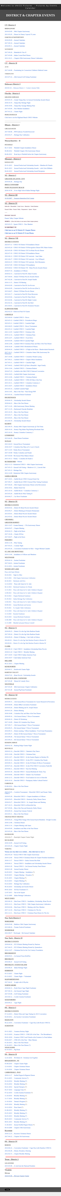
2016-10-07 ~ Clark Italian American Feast (18, 658)
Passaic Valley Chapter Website (14, 218)
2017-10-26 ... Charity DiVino (14, 534)
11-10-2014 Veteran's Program (15, 1101)
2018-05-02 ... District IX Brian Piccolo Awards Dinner (22, 508)
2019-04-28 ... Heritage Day (13, 182)
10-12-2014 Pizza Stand (13, 1107)
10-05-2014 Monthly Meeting (15, 1104)
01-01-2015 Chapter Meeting (14, 878)
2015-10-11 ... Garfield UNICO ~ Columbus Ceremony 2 (22, 383)
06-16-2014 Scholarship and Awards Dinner (19, 887)
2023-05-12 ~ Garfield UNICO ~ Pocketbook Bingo (21, 320)
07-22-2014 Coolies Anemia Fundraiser (18, 1093)
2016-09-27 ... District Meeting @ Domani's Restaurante (22, 511)
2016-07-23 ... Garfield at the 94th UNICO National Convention (24, 371)
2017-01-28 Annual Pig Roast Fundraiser (18, 690)
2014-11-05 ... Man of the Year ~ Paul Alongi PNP (20, 391)
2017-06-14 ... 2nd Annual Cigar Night (17, 991)
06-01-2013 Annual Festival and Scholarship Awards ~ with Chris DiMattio (28, 168)
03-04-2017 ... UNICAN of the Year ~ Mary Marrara (21, 1040)
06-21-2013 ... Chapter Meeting (14, 663)
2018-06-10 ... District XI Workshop (16, 719)
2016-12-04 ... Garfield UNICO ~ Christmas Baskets (21, 368)
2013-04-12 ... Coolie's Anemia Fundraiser (18, 997)
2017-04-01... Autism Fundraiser (15, 563)
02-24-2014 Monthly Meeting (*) (16, 1081)
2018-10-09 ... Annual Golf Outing (15, 843)
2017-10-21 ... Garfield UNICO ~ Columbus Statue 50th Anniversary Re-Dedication (27, 353)
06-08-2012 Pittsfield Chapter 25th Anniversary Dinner (22, 151)
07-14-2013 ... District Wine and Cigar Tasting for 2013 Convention (26, 1014)
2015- (20, 1166)
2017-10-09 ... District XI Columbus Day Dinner (20, 722)
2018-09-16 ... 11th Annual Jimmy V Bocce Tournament (22, 716)
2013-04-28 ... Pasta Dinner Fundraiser (17, 438)
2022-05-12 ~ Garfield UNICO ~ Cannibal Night (20, 329)
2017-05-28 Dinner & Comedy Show (17, 681)
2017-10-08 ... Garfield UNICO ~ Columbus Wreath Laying (23, 357)
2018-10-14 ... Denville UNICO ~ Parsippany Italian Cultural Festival (26, 780)
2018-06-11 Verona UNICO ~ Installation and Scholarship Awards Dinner (28, 863)
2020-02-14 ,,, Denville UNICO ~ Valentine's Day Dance (22, 751)
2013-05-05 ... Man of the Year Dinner (16, 418)
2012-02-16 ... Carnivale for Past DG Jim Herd (19, 303)
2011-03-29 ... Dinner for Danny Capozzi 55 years (20, 34)
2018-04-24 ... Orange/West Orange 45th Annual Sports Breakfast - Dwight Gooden (30, 820)
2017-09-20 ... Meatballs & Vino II (15, 52)
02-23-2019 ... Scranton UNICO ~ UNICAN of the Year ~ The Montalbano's (28, 1034)
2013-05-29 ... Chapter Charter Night (16, 846)
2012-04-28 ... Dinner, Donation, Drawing (18, 1151)
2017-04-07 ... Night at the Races (15, 537)
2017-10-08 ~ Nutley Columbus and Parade (18, 453)
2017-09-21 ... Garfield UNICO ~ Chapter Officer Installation (23, 359)
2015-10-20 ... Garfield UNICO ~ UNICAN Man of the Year (23, 380)
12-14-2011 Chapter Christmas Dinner (17, 1066)
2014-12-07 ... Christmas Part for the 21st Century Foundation (24, 950)
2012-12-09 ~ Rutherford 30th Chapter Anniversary (20, 473)
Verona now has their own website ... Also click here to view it (24, 852)
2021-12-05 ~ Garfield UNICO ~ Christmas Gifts (20, 332)
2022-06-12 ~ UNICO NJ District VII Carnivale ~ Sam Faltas (23, 256)
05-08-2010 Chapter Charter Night (16, 1063)
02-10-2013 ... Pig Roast (12, 1049)
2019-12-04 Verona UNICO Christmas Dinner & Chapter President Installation (29, 857)
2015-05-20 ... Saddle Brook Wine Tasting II (18, 493)
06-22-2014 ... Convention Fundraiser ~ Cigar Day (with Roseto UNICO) (27, 1023)
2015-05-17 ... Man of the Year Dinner (16, 415)
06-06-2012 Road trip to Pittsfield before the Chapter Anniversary (25, 154)
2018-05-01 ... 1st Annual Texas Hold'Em (17, 956)
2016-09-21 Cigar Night (13, 1002)
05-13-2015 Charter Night (13, 973)
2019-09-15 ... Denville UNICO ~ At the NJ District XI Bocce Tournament (27, 763)
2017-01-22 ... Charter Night (13, 111)
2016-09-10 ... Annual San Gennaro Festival (18, 811)
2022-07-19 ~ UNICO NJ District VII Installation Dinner (22, 253)
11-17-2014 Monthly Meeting (15, 1098)
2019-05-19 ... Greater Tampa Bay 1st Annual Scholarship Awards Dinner (27, 100)
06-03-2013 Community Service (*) (16, 1119)
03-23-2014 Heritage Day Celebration (17, 884)
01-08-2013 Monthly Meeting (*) (16, 1110)
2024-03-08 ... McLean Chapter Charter (17, 1176)
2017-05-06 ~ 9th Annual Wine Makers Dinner (19, 456)
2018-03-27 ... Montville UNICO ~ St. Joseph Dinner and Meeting (25, 802)
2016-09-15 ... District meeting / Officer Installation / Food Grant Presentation (28, 731)
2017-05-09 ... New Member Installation (17, 108)
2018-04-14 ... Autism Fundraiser (15, 560)
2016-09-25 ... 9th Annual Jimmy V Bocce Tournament (22, 728)
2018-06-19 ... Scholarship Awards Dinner (18, 400)
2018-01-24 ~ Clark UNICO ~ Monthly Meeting (20, 652)
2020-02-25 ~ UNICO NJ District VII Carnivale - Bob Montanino (25, 262)
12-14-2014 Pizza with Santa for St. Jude (18, 584)
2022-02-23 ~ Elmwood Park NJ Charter (17, 311)
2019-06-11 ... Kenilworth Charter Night (17, 669)
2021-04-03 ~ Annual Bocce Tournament (17, 444)
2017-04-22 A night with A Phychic (16, 982)
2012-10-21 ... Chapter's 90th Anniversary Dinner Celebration (24, 58)
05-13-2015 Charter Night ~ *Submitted (18, 976)
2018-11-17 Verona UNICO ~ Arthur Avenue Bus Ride (22, 860)
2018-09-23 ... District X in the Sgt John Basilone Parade (22, 631)
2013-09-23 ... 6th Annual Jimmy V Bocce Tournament (22, 740)
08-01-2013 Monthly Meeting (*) (16, 1122)
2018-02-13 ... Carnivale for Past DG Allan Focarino (21, 274)
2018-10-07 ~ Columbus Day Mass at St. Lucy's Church (22, 447)
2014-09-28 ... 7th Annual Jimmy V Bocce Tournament (22, 737)
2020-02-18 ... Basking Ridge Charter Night (18, 745)
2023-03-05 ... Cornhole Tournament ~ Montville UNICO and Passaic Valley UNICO (28, 792)
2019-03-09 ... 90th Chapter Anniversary (17, 31)
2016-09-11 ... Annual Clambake (15, 46)
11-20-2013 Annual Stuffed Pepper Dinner (18, 1125)
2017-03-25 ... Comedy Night (14, 546)
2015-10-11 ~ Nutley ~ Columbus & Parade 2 (19, 458)
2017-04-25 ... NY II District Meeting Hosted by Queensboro (23, 947)
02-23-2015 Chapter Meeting (14, 881)
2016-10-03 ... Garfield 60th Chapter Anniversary (20, 374)
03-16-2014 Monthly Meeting (15, 1084)
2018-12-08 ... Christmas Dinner (15, 822)
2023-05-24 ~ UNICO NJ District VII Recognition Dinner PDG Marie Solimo (29, 247)
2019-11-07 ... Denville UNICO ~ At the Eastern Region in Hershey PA (27, 757)
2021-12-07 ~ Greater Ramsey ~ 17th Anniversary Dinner (22, 525)
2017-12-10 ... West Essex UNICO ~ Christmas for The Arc (23, 910)
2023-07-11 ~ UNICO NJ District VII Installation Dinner (22, 244)
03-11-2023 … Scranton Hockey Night (17, 1031)
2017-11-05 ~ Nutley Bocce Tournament (17, 450)
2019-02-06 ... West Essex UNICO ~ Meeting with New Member (24, 907)
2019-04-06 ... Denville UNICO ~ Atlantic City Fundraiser (23, 774)
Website (19, 461)
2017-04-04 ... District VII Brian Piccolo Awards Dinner (22, 276)
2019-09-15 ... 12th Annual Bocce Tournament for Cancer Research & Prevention (30, 702)
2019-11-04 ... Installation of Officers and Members (20, 554)
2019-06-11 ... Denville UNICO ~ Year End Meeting (21, 769)
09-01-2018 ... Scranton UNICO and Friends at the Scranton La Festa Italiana (28, 1037)
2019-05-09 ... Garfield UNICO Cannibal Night (19, 341)
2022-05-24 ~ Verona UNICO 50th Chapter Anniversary (22, 854)
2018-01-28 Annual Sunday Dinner (16, 869)
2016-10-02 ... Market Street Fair (15, 488)
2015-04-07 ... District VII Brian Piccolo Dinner (19, 291)
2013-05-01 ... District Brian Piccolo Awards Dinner (21, 513)
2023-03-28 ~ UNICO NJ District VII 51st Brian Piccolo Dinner (24, 250)
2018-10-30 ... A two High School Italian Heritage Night (22, 190)
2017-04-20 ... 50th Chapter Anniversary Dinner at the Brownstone (25, 485)
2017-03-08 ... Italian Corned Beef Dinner (17, 55)
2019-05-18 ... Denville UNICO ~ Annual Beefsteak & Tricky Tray (25, 772)
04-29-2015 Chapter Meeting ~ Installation (18, 872)
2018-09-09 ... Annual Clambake (15, 40)
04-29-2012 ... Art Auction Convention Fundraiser (20, 1017)
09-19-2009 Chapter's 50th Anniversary (18, 1128)
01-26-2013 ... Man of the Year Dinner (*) (17, 1045)
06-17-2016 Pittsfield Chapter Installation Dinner (20, 148)
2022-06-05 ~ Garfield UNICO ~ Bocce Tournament (21, 326)
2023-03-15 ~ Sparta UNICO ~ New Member (19, 224)
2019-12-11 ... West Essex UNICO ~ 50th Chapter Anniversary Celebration (28, 904)
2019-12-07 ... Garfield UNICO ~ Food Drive (19, 338)
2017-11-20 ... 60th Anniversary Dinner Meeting (20, 406)
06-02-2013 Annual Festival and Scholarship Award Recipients (25, 171)
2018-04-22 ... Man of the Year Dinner (16, 403)
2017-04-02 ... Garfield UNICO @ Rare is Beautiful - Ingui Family (25, 365)
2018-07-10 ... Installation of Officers (16, 271)
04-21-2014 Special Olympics (15, 1087)
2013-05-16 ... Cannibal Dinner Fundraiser (18, 394)
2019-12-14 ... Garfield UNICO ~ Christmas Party (20, 335)
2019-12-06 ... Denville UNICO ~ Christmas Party (20, 754)
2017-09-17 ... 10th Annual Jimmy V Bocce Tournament (22, 725)
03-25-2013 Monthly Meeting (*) (16, 1113)
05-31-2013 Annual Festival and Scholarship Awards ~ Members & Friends (28, 165)
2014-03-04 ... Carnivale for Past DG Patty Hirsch (20, 297)
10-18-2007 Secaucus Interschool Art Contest (19, 198)
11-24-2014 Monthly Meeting (15, 1095)
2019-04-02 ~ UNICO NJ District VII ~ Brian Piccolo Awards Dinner (26, 268)
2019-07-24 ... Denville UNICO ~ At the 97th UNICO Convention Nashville (28, 766)
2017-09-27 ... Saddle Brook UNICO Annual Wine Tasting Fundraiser (26, 482)
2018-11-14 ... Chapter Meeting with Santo (18, 825)
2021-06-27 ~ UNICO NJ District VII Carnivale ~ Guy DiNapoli (24, 259)
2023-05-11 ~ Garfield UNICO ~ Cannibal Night (20, 323)
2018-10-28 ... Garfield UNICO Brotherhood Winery (21, 346)
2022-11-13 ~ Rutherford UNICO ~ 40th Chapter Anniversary (24, 464)
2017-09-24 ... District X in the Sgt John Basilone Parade (22, 634)
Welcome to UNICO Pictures (16, 5)
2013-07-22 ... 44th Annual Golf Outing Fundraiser (20, 77)
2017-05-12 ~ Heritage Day (13, 470)
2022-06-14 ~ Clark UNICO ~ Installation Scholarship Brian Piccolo (26, 649)
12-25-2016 (21, 1058)
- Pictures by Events (45, 5)
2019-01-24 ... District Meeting (14, 710)
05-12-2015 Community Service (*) (16, 1078)
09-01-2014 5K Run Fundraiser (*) (16, 889)
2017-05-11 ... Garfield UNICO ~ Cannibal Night (20, 362)
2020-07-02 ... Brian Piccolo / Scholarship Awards (20, 675)
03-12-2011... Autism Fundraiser (15, 566)
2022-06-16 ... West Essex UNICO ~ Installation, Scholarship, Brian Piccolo (28, 901)
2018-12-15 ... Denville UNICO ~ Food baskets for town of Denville (26, 777)
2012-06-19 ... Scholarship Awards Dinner (18, 421)
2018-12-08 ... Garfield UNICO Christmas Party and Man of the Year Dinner (28, 344)
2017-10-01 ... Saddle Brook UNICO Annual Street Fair (22, 479)
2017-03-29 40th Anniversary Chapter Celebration (21, 687)
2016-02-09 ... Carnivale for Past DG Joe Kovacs (20, 285)
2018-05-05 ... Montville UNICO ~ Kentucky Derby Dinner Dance (25, 799)
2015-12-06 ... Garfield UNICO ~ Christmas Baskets (21, 377)
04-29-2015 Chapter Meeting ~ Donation (18, 875)
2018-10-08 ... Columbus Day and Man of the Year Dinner (23, 713)
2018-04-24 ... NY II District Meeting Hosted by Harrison (22, 944)
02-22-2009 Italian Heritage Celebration (18, 895)
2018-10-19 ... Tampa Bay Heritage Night (17, 103)
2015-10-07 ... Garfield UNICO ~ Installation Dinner (21, 386)
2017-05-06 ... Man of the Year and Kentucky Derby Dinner (23, 808)
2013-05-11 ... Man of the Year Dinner (16, 814)
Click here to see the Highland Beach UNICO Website (21, 117)
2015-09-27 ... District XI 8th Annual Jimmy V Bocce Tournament (25, 734)
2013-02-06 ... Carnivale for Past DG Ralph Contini (21, 300)
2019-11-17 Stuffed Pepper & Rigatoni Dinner (20, 1075)
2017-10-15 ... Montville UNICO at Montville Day (20, 805)
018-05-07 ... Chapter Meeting (15, 528)
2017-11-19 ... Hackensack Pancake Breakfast (19, 409)
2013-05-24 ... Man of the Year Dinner (16, 831)
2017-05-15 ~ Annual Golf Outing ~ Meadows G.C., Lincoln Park (25, 467)
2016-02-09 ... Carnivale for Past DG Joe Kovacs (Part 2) (22, 288)
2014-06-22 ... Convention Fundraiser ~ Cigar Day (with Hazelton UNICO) (28, 1148)
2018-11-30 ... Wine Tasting (13, 543)
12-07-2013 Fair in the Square (15, 892)
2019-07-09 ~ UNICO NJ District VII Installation (20, 265)
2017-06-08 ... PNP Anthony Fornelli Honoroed (19, 132)
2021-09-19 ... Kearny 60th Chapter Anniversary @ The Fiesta (24, 426)
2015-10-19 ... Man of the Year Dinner (16, 412)
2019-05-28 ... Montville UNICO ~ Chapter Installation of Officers (25, 796)
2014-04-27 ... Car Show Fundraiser (16, 496)
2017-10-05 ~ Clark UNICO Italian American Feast (20, 655)
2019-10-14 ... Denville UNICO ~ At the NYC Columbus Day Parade (26, 760)
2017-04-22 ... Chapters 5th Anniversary (17, 1136)
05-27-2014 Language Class (14, 1090)
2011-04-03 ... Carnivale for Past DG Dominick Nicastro (22, 306)
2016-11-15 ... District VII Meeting (15, 282)
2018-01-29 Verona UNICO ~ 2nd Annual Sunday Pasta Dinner (25, 866)
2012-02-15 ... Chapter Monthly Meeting (17, 1154)
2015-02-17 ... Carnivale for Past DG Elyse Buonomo (21, 294)
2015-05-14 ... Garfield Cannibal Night (17, 389)
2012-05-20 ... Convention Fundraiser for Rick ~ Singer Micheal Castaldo (27, 548)
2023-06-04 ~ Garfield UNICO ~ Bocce (17, 317)
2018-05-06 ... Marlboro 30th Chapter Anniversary (20, 924)
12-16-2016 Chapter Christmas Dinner (17, 1069)
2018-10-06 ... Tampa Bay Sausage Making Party (20, 106)
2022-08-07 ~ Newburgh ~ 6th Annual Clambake (20, 933)
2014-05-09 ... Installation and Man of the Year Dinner (21, 828)
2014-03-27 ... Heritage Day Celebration (17, 135)
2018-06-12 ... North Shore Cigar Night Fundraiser (20, 988)
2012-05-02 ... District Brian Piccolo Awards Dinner (21, 516)
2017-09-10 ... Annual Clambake (15, 43)
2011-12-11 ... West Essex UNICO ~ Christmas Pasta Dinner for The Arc (27, 913)
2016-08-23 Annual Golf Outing (15, 962)
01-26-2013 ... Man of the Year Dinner (16, 1042)
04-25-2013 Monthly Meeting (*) (16, 1116)
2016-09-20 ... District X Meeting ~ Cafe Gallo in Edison (22, 637)
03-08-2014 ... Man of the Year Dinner (16, 786)
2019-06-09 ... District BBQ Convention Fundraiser (20, 705)
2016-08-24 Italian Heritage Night (16, 968)
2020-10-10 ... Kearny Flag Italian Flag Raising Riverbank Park (24, 429)
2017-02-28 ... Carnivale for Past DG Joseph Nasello (21, 279)
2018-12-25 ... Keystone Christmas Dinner (18, 1133)
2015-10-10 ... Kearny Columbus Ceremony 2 (19, 432)
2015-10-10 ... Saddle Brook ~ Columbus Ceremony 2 (21, 490)
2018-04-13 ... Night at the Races (15, 531)
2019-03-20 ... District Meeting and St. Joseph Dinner (21, 707)
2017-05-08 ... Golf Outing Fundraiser (16, 994)
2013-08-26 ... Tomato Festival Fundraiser (18, 927)
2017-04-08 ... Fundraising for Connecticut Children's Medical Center (26, 70)
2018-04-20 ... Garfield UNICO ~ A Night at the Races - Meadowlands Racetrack (29, 349)
